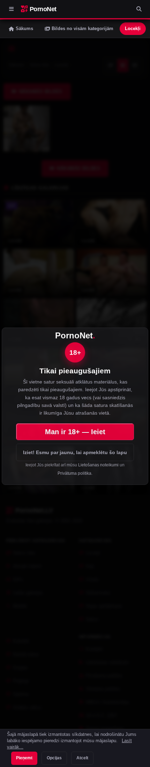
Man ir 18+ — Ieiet (75, 432)
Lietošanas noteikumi (98, 465)
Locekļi (133, 28)
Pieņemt (24, 758)
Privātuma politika (74, 473)
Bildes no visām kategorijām (82, 28)
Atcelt (82, 758)
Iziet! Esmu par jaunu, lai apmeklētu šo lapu (75, 452)
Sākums (24, 28)
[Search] (139, 9)
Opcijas (54, 758)
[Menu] (11, 9)
